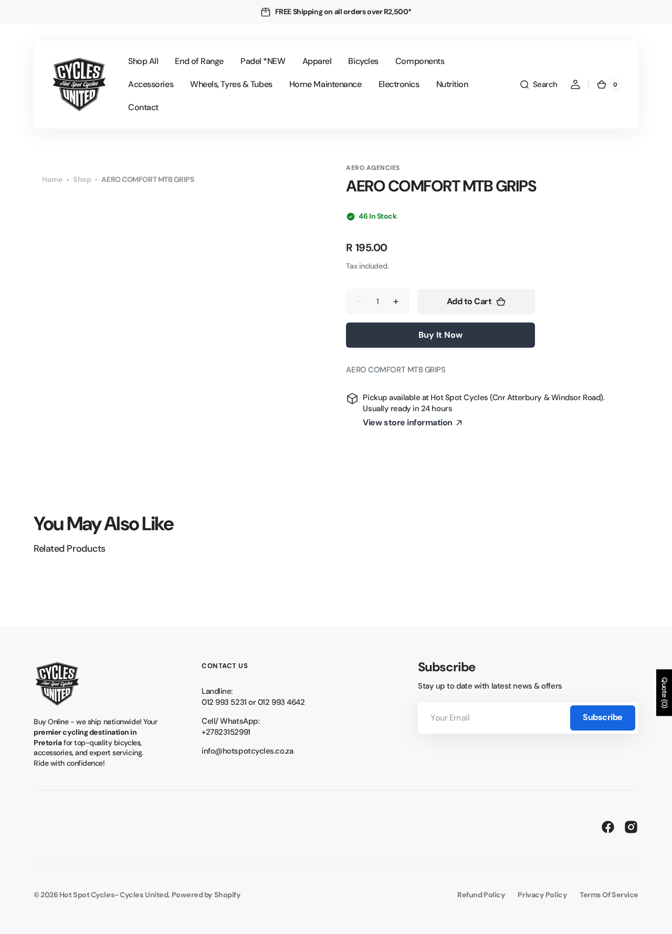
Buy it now (440, 334)
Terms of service (609, 894)
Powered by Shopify (206, 894)
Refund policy (481, 894)
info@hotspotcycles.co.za (247, 751)
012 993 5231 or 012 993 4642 (253, 702)
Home (52, 179)
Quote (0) (664, 692)
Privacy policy (542, 894)
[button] (538, 84)
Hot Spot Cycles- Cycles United (114, 894)
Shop (82, 179)
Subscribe (603, 717)
